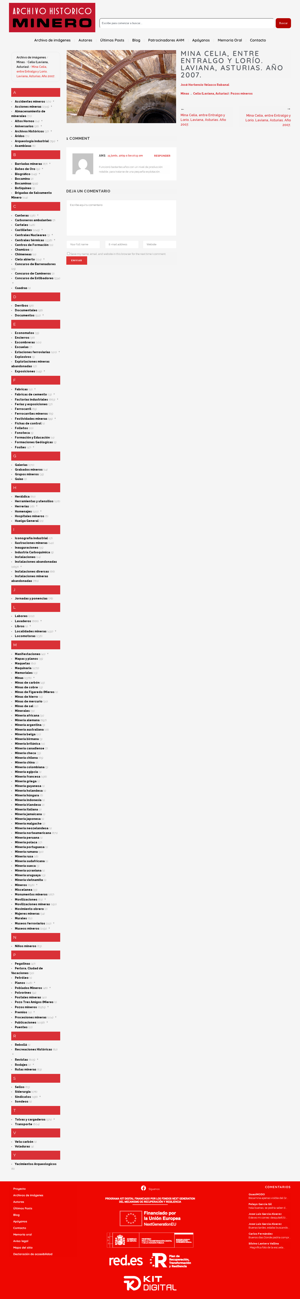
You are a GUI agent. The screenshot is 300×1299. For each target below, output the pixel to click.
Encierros (22, 337)
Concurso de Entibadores (34, 278)
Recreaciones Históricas (33, 1049)
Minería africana (27, 715)
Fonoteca (22, 432)
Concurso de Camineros (33, 273)
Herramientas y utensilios (34, 501)
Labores (21, 616)
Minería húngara (27, 795)
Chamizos (22, 249)
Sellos (19, 1087)
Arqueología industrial (32, 141)
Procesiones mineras (31, 1017)
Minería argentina (28, 725)
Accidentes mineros (30, 101)
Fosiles (20, 447)
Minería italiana (26, 809)
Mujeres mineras (27, 913)
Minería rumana (26, 851)
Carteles (21, 225)
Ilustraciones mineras (31, 543)
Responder (162, 155)
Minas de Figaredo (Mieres (34, 692)
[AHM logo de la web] (52, 17)
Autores (18, 1202)
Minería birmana (27, 739)
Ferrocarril (23, 409)
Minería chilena (26, 757)
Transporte (23, 1124)
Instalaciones (25, 557)
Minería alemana (27, 720)
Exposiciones (25, 371)
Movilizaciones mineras (32, 904)
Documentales (26, 310)
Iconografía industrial (31, 538)
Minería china (25, 762)
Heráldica (22, 496)
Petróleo (22, 977)
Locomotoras (25, 636)
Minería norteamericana (33, 833)
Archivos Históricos (29, 131)
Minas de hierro (26, 696)
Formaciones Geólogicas (34, 442)
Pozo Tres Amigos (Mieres (34, 1002)
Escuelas (22, 347)
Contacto (19, 1228)
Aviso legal (20, 1241)
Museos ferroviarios (30, 923)
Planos (20, 982)
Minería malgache (28, 823)
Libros (19, 626)
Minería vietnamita (29, 880)
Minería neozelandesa (31, 828)
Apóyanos (20, 1221)
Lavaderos (23, 621)
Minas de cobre (26, 687)
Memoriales (24, 672)
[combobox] (186, 23)
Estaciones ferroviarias (32, 352)
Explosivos (23, 356)
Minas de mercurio (28, 701)
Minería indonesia (28, 800)
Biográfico (22, 174)
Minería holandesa (29, 790)
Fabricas (21, 389)
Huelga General (27, 520)
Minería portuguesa (29, 847)
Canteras (22, 215)
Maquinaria (23, 668)
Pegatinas (22, 963)
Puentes (21, 1027)
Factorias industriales (31, 399)
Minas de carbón (27, 682)
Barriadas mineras (28, 163)
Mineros (21, 885)
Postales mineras (28, 997)
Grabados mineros (29, 469)
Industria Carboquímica (32, 552)
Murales (21, 918)
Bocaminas (23, 183)
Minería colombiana (29, 767)
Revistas (21, 1059)
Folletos (21, 428)
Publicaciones (25, 1022)
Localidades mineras (31, 631)
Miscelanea (23, 889)
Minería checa (25, 753)
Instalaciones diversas (32, 571)
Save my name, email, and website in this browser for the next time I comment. (118, 254)
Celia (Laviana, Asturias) (211, 93)
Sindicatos (23, 1096)
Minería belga (25, 734)
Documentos (24, 315)
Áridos (19, 136)
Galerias (21, 464)
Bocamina (22, 178)
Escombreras (25, 342)
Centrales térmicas (29, 240)
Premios (21, 1012)
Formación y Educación (32, 437)
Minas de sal (24, 706)
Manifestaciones (27, 654)
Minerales (22, 710)
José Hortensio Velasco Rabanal (205, 84)
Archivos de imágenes (28, 1195)
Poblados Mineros (28, 988)
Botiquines (23, 188)
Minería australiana (29, 729)
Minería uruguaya (28, 875)
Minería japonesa (28, 818)
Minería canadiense (29, 748)
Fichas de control (28, 423)
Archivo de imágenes (31, 57)
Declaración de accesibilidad (32, 1254)
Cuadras (21, 288)
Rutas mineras (25, 1069)
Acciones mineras (28, 106)
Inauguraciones (26, 547)
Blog (16, 1215)
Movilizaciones (26, 899)
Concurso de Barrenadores (35, 264)
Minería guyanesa (28, 786)
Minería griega (26, 781)
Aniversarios (24, 126)
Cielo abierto (25, 259)
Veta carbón (24, 1141)
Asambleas (23, 145)
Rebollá (21, 1044)
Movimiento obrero (29, 909)
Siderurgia (23, 1091)
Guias (19, 479)
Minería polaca (26, 842)
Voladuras (22, 1146)
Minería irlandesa (28, 804)
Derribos (21, 305)
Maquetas (22, 663)
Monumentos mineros (31, 894)
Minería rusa (24, 856)
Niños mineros (25, 946)
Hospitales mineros (29, 516)
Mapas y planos (26, 658)
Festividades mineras (31, 418)
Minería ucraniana (28, 870)
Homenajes (23, 511)
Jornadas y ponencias (31, 598)
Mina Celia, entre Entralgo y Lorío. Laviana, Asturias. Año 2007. (36, 71)
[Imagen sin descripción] (121, 87)
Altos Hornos (24, 121)
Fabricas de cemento (31, 394)
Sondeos (21, 1101)
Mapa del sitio (23, 1247)
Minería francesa (27, 776)
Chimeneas (23, 254)
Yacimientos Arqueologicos (36, 1164)
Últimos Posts (22, 1208)
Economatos (24, 333)
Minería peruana (27, 837)
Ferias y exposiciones (31, 404)
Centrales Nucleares (30, 235)
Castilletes (23, 230)
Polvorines (23, 992)
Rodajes (21, 1064)
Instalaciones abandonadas (36, 561)
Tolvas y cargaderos (30, 1119)
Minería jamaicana (28, 814)
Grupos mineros (27, 474)
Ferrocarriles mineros (31, 413)
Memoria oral (22, 1234)
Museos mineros (27, 928)
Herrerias (22, 506)
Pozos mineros (26, 1007)
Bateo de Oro (25, 169)
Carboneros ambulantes (33, 220)
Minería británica (27, 743)
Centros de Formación (32, 245)
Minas (21, 62)
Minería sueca (25, 865)
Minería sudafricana (30, 861)
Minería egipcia (26, 771)
